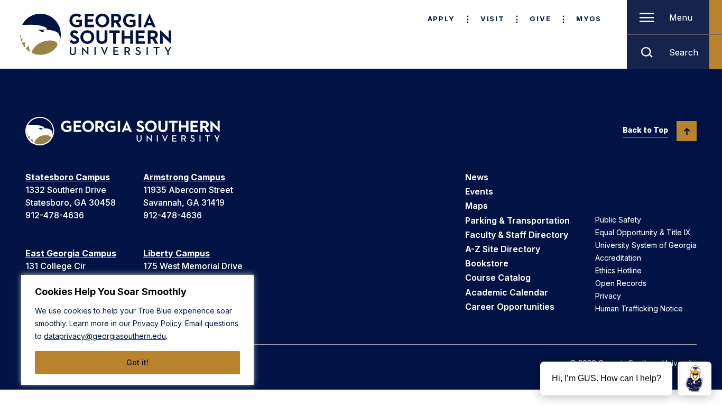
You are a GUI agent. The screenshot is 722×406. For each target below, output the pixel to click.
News (476, 177)
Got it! (137, 362)
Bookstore (486, 263)
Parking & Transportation (517, 220)
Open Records (620, 283)
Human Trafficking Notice (639, 308)
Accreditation (618, 257)
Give (540, 18)
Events (479, 191)
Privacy (608, 295)
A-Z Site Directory (502, 249)
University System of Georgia (646, 245)
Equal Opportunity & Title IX (643, 232)
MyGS (588, 18)
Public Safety (618, 219)
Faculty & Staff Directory (516, 234)
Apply (441, 18)
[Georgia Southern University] (94, 34)
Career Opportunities (509, 306)
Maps (476, 205)
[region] (137, 330)
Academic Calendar (506, 292)
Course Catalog (498, 277)
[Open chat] (694, 378)
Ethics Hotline (618, 270)
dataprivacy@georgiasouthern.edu (105, 335)
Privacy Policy (157, 323)
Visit (492, 18)
